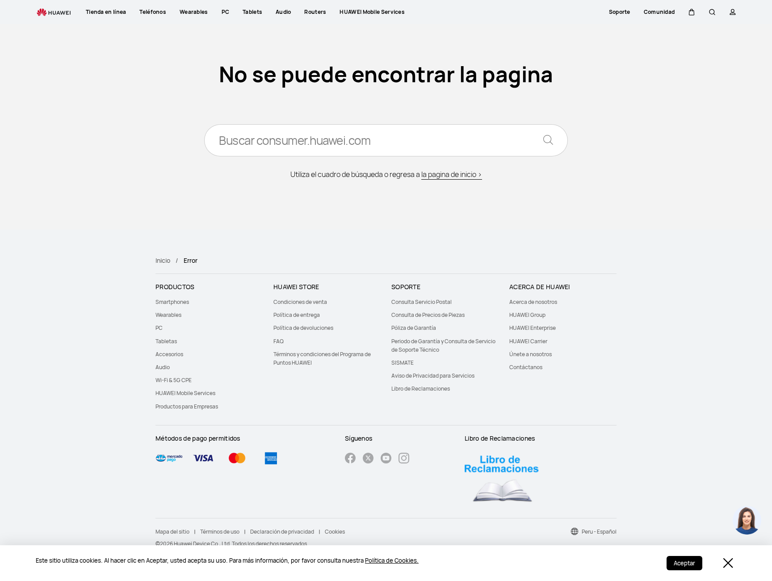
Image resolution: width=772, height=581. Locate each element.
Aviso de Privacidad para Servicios (432, 375)
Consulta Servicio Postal (421, 302)
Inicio (162, 260)
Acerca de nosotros (533, 302)
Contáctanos (525, 367)
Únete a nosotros (530, 354)
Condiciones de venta (300, 302)
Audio (162, 367)
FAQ (278, 341)
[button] (691, 12)
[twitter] (368, 459)
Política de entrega (296, 315)
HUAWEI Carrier (528, 341)
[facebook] (350, 459)
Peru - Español (599, 531)
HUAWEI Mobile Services (185, 393)
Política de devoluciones (303, 328)
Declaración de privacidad (282, 531)
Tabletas (166, 341)
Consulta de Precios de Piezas (428, 315)
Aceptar (684, 563)
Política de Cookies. (392, 560)
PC (159, 328)
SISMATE (402, 362)
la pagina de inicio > (451, 174)
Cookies (335, 531)
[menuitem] (209, 302)
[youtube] (386, 459)
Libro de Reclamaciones (420, 388)
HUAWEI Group (527, 315)
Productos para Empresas (186, 406)
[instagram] (404, 459)
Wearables (168, 315)
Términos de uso (219, 531)
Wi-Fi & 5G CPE (173, 380)
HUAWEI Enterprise (532, 328)
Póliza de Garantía (413, 328)
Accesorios (169, 354)
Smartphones (172, 302)
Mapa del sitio (172, 531)
